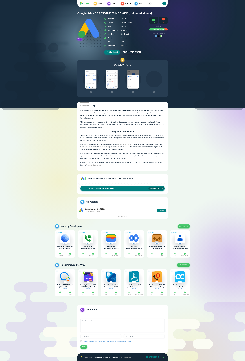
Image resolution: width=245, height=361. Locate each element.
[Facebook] (147, 357)
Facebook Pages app (93, 165)
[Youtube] (155, 357)
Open (123, 45)
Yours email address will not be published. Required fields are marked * (104, 316)
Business (124, 38)
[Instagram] (152, 357)
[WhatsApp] (161, 36)
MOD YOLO (88, 357)
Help (93, 106)
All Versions (122, 216)
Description (84, 106)
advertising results (124, 144)
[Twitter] (150, 357)
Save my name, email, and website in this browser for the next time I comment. (107, 341)
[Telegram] (156, 36)
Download (113, 52)
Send (84, 347)
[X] (158, 36)
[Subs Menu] (150, 3)
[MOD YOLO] (84, 3)
